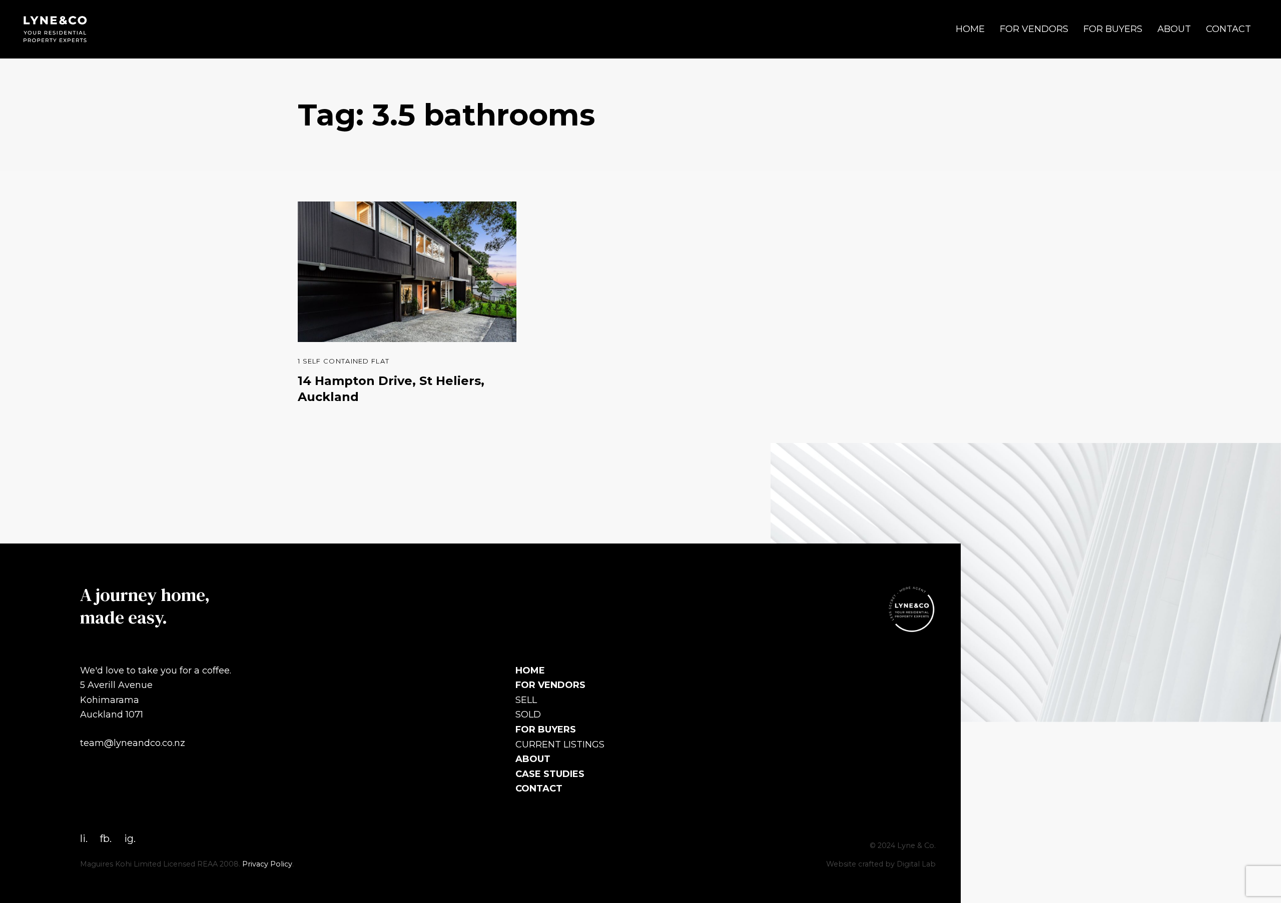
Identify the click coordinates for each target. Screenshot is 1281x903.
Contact (1228, 29)
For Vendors (1034, 29)
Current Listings (559, 744)
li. (84, 838)
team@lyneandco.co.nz (132, 743)
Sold (528, 714)
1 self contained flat (343, 361)
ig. (130, 838)
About (1174, 29)
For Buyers (1112, 29)
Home (970, 29)
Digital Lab (916, 864)
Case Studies (549, 774)
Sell (526, 700)
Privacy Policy (267, 864)
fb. (106, 838)
